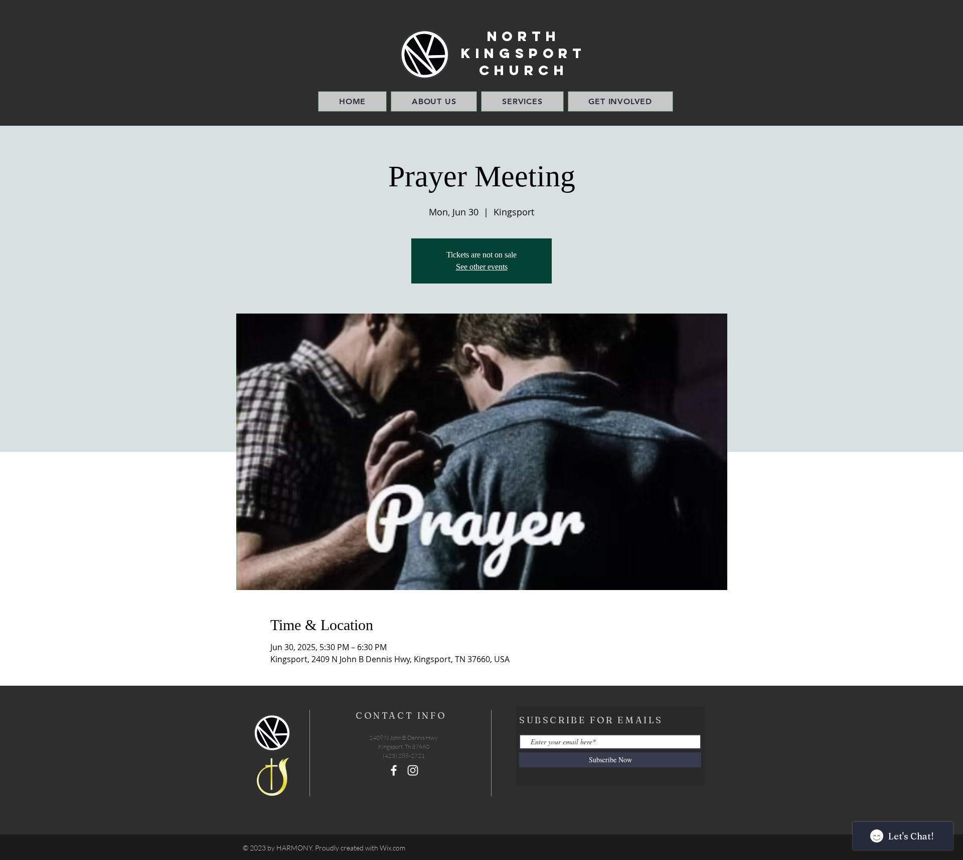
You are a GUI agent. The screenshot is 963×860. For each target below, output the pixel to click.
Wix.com (392, 847)
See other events (482, 266)
